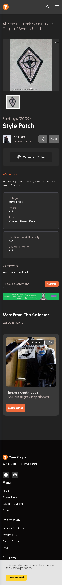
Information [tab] (10, 174)
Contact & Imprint (12, 541)
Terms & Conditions (13, 528)
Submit (51, 283)
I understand (16, 577)
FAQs (5, 547)
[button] (31, 89)
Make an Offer (33, 157)
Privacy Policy (10, 534)
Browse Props (10, 497)
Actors (6, 510)
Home (6, 490)
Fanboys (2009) (17, 118)
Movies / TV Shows (13, 503)
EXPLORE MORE (13, 322)
